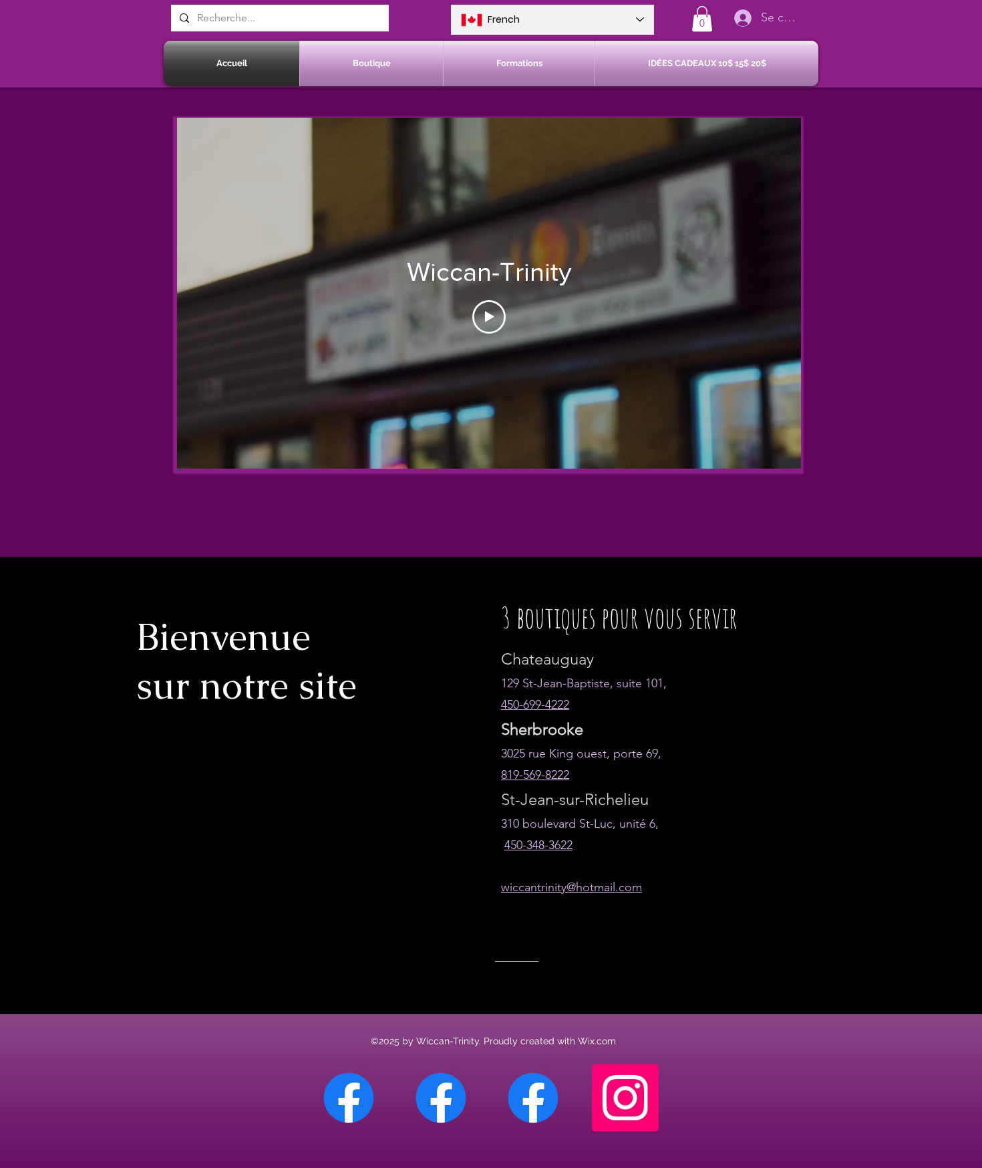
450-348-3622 (538, 845)
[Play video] (489, 317)
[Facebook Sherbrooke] (440, 1097)
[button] (702, 18)
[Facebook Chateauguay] (348, 1097)
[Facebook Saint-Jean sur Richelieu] (533, 1097)
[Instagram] (625, 1097)
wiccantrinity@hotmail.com (571, 887)
